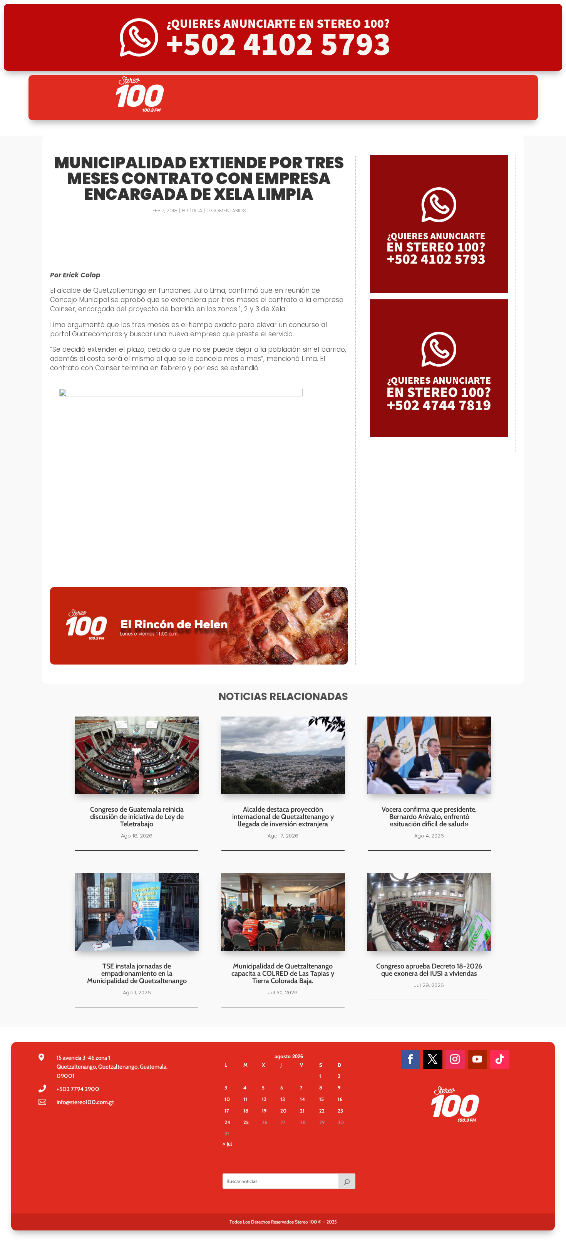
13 (282, 1099)
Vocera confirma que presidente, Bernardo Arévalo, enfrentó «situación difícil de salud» (429, 816)
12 (264, 1099)
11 (245, 1099)
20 (283, 1111)
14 (302, 1099)
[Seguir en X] (432, 1059)
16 (340, 1099)
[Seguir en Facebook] (410, 1059)
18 (245, 1111)
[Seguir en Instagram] (455, 1059)
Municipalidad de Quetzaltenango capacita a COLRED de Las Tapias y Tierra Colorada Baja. (282, 973)
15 (321, 1099)
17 (226, 1111)
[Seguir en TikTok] (499, 1059)
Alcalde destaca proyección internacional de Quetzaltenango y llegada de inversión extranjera (283, 816)
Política (192, 210)
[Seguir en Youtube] (477, 1059)
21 (302, 1111)
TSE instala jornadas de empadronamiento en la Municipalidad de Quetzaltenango (137, 973)
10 (227, 1099)
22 (322, 1111)
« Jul (227, 1144)
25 (246, 1122)
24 (227, 1122)
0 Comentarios (226, 210)
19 (264, 1111)
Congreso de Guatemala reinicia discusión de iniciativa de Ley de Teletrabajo (137, 816)
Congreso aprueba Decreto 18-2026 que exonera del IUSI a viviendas (429, 970)
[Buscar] (346, 1181)
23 (340, 1111)
